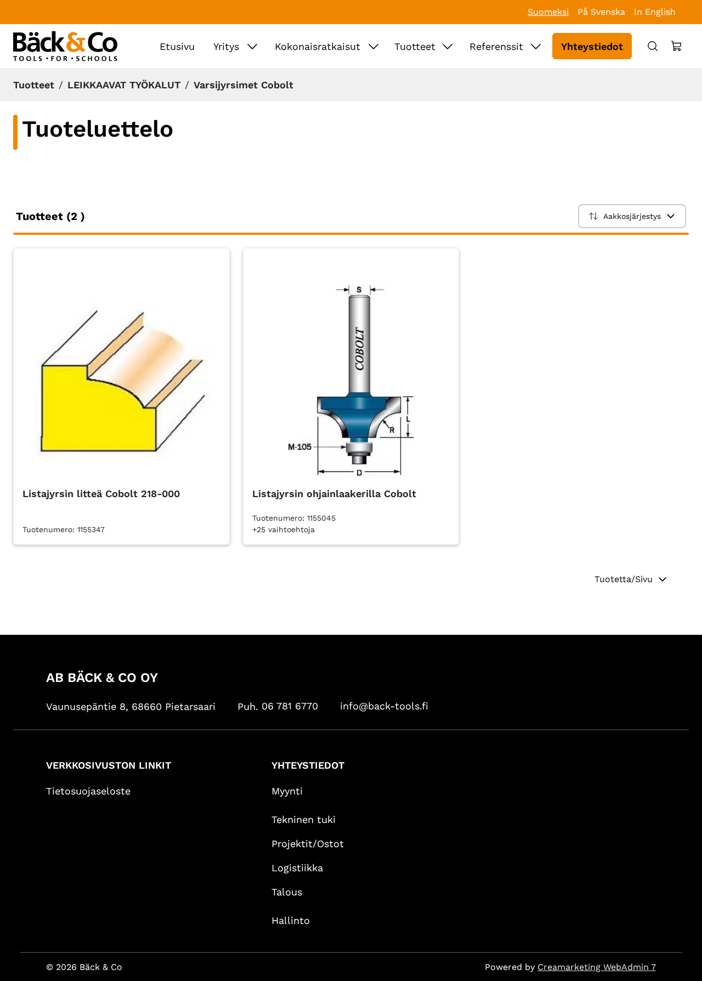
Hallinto (290, 920)
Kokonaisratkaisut (317, 46)
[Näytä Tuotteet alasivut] (447, 46)
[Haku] (653, 46)
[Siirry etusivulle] (65, 46)
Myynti (287, 791)
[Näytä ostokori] (677, 46)
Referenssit (496, 46)
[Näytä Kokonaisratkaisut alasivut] (373, 46)
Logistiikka (297, 867)
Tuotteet (414, 46)
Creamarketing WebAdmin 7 (596, 967)
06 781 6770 (290, 706)
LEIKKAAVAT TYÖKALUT (123, 85)
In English (655, 12)
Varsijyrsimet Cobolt (243, 85)
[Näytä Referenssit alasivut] (536, 46)
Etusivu (177, 46)
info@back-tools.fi (384, 706)
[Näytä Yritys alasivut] (252, 46)
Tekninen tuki (303, 819)
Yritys (226, 46)
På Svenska (601, 12)
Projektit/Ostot (307, 843)
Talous (286, 892)
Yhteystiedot (592, 46)
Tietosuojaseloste (88, 791)
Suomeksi (548, 12)
